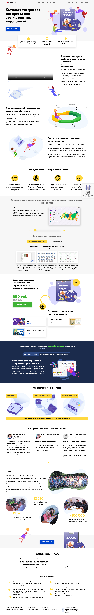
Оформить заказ (22, 304)
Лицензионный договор (11, 610)
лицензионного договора (18, 309)
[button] (48, 462)
